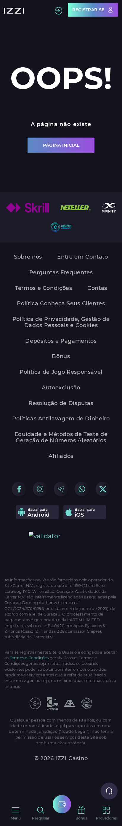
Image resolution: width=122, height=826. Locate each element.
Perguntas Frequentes (61, 273)
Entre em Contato (82, 257)
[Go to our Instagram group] (40, 489)
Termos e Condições (43, 288)
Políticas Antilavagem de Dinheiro (61, 419)
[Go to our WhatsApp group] (82, 489)
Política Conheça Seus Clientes (61, 304)
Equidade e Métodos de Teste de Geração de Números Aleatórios (61, 437)
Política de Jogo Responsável (61, 372)
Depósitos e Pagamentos (61, 341)
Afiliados (61, 456)
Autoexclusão (61, 388)
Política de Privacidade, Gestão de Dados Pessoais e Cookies (61, 322)
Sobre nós (28, 257)
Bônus (61, 356)
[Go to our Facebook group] (19, 489)
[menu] (62, 804)
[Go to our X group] (103, 489)
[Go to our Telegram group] (61, 489)
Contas (97, 288)
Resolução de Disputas (61, 403)
